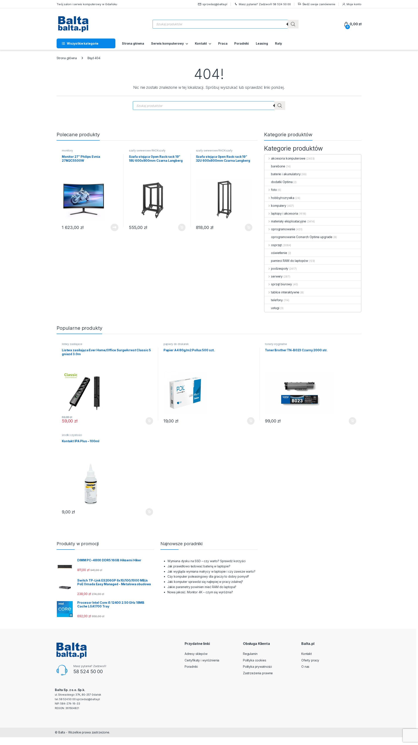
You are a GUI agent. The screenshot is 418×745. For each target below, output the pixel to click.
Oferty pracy (310, 660)
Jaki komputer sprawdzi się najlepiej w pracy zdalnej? (205, 582)
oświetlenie (279, 253)
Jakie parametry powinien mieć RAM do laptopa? (201, 587)
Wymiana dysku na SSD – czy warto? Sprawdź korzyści (206, 561)
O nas (305, 666)
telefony (277, 300)
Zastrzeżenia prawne (258, 673)
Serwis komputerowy (167, 43)
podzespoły (279, 268)
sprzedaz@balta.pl (214, 4)
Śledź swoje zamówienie (318, 4)
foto (274, 190)
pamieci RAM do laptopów (289, 260)
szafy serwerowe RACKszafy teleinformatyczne (147, 152)
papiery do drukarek (176, 344)
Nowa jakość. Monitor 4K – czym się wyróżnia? (200, 592)
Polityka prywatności (257, 666)
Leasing (262, 43)
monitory (67, 150)
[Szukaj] (293, 24)
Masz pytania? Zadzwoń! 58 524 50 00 (265, 4)
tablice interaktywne (285, 292)
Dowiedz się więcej (112, 227)
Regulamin (250, 654)
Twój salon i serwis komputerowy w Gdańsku (87, 4)
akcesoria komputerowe (288, 158)
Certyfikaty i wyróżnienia (202, 660)
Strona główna (133, 43)
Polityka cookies (254, 660)
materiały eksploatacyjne (288, 221)
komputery (278, 205)
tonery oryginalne (276, 344)
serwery (277, 276)
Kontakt (201, 43)
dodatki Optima (281, 182)
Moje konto (354, 4)
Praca (222, 43)
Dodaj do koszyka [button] (179, 227)
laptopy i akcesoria (284, 213)
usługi (275, 308)
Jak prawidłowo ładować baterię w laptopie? (198, 566)
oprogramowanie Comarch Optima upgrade (301, 237)
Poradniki (241, 43)
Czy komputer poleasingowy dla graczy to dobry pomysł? (208, 576)
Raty (278, 43)
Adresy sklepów (196, 654)
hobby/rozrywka (282, 198)
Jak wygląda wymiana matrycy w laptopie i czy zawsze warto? (211, 571)
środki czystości (72, 435)
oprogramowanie (283, 229)
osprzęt (276, 245)
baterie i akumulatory (285, 174)
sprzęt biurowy (281, 284)
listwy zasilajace (72, 344)
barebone (278, 166)
